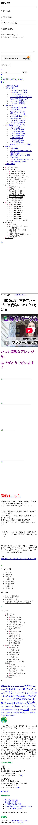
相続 (14, 713)
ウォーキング (18, 689)
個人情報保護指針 (11, 802)
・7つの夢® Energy (14, 649)
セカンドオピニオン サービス (17, 623)
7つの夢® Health (9, 580)
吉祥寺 (20, 559)
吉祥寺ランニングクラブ (24, 706)
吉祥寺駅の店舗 (10, 614)
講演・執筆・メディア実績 (16, 670)
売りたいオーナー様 (14, 637)
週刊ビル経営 (10, 715)
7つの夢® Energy (9, 578)
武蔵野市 (9, 712)
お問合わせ (8, 677)
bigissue (4, 686)
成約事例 (31, 709)
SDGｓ (28, 685)
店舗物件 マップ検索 (15, 617)
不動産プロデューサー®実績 (16, 661)
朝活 (4, 712)
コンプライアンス (11, 800)
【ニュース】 (8, 573)
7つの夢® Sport (9, 588)
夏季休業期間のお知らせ (11, 599)
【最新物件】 (8, 576)
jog (11, 686)
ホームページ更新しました (12, 596)
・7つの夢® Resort (14, 654)
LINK (20, 775)
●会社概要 (4, 791)
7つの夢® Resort (9, 583)
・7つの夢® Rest (13, 656)
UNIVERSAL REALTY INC (19, 820)
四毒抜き (16, 710)
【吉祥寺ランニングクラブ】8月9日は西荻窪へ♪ (18, 603)
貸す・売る (8, 630)
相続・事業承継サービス (15, 624)
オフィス (28, 688)
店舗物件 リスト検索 (15, 619)
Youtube (4, 559)
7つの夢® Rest (9, 585)
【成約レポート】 (10, 574)
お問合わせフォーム (15, 675)
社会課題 (19, 712)
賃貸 (4, 715)
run (18, 686)
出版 (25, 703)
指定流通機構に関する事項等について (18, 806)
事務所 (15, 559)
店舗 (34, 559)
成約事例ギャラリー (15, 631)
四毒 (11, 710)
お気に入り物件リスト (15, 621)
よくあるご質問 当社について (17, 666)
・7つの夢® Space (14, 658)
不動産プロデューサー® (12, 645)
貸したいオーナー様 (14, 635)
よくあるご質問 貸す (14, 642)
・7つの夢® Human (14, 652)
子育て (21, 709)
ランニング (10, 699)
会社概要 (7, 663)
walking (3, 689)
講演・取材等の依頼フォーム (17, 673)
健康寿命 (19, 703)
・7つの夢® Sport (14, 659)
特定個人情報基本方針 (13, 804)
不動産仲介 (27, 699)
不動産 (17, 699)
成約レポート (13, 633)
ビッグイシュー (23, 693)
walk (34, 686)
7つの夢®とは (13, 647)
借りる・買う (8, 616)
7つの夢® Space (20, 295)
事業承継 (9, 703)
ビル (33, 693)
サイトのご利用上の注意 (14, 808)
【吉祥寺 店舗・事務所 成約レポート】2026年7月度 (19, 601)
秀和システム (26, 712)
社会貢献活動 (12, 668)
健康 (13, 703)
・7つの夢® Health (14, 651)
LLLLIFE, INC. (19, 822)
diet (9, 686)
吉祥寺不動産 (28, 559)
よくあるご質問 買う (14, 628)
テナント (10, 559)
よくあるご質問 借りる (15, 626)
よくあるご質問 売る (14, 644)
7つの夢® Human (9, 581)
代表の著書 (12, 672)
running (22, 686)
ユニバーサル (14, 696)
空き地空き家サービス (15, 640)
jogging (15, 686)
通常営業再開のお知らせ (11, 597)
